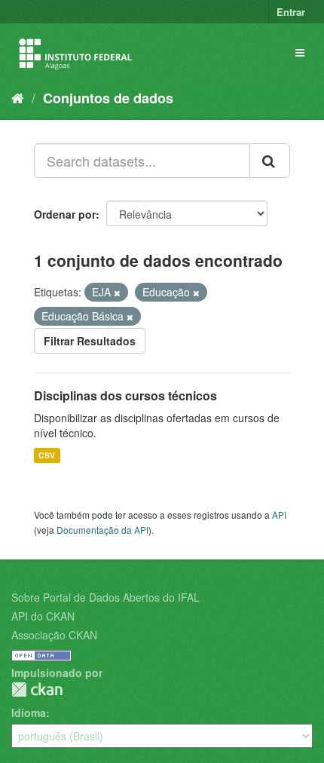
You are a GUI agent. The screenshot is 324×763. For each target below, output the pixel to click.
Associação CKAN (54, 634)
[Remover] (117, 293)
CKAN (37, 689)
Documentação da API (102, 529)
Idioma (28, 712)
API (279, 514)
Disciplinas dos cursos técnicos (125, 395)
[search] (269, 160)
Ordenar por (65, 214)
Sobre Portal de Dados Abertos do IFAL (105, 597)
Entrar (291, 12)
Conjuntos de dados (108, 98)
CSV (46, 455)
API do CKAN (43, 616)
